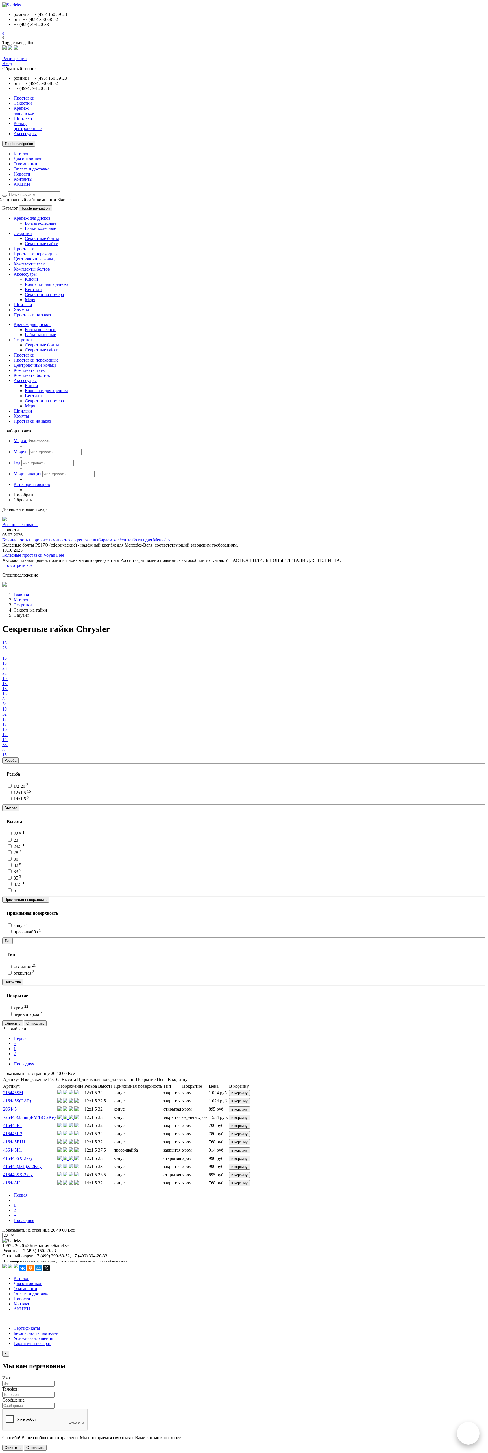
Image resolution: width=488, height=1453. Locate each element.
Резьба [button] (10, 760)
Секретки (23, 233)
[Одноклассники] (30, 1268)
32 (16, 865)
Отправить (35, 1023)
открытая (23, 973)
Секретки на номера (44, 294)
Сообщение (13, 1400)
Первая (20, 1038)
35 (16, 878)
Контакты (23, 179)
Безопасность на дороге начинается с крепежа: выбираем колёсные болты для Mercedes (86, 539)
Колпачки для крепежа (46, 284)
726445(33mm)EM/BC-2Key (29, 1117)
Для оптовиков (28, 158)
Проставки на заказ (32, 314)
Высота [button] (11, 808)
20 (53, 1073)
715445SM (13, 1092)
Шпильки (23, 304)
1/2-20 (20, 786)
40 (58, 1073)
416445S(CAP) (17, 1100)
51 (16, 890)
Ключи (31, 279)
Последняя (24, 1063)
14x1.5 (20, 798)
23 (16, 840)
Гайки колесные (40, 228)
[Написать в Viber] (10, 48)
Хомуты (21, 309)
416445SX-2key (18, 1158)
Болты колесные (40, 223)
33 (16, 871)
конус (21, 925)
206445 (10, 1109)
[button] (20, 440)
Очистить (13, 1448)
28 (16, 852)
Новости (22, 174)
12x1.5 (21, 792)
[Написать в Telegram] (16, 48)
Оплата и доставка (31, 169)
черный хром (27, 1014)
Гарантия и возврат (32, 1343)
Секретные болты (42, 238)
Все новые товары (20, 524)
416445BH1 (14, 1141)
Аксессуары (25, 274)
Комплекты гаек (29, 264)
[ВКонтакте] (22, 1268)
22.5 (18, 833)
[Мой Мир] (38, 1268)
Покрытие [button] (13, 982)
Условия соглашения (33, 1338)
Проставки (24, 248)
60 (64, 1073)
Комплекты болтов (32, 269)
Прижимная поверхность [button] (26, 899)
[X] (46, 1268)
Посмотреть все (17, 565)
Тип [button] (7, 941)
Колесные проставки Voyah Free (33, 555)
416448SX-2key (18, 1174)
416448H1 (12, 1182)
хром (20, 1007)
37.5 (18, 884)
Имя (6, 1378)
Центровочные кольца (35, 258)
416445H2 (12, 1133)
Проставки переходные (36, 253)
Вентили (33, 289)
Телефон (10, 1389)
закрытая (24, 966)
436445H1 (12, 1150)
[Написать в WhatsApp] (4, 48)
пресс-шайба (26, 931)
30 (16, 859)
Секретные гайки (41, 243)
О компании (25, 163)
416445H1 (12, 1125)
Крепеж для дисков (32, 218)
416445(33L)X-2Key (22, 1166)
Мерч (30, 299)
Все (71, 1073)
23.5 (18, 846)
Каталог (21, 153)
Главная (21, 594)
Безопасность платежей (36, 1333)
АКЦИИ (22, 184)
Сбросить (13, 1023)
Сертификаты (27, 1328)
